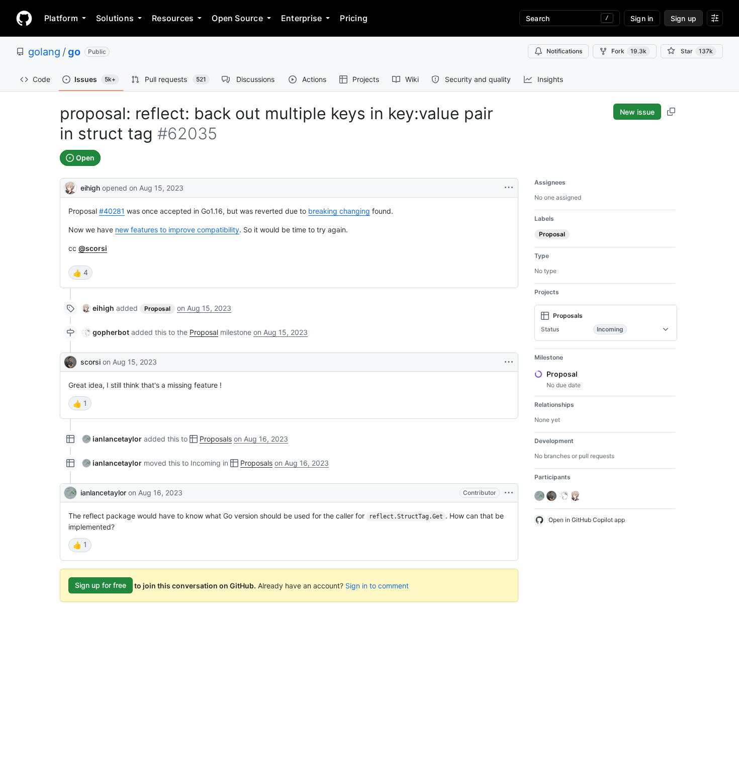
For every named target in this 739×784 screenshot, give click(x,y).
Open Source (237, 18)
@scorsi (92, 248)
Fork (628, 51)
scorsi (90, 362)
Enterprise (301, 18)
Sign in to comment (377, 585)
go (74, 52)
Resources (173, 18)
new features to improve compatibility (177, 229)
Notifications (564, 51)
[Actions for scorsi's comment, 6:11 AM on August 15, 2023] (509, 362)
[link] (98, 308)
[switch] (80, 273)
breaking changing (339, 211)
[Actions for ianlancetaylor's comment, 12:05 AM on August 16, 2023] (509, 493)
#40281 (112, 211)
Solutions (115, 18)
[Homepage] (24, 18)
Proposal (204, 332)
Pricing (353, 18)
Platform (61, 18)
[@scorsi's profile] (70, 362)
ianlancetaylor (103, 492)
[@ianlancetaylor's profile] (70, 493)
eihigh (90, 188)
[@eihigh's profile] (70, 187)
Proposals (216, 438)
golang (44, 52)
